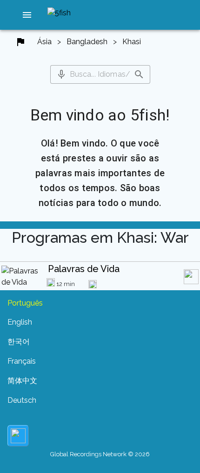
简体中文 (22, 380)
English (19, 322)
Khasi (131, 41)
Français (21, 361)
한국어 (18, 341)
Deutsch (21, 400)
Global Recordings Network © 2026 (100, 454)
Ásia (44, 41)
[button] (27, 14)
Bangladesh (87, 41)
